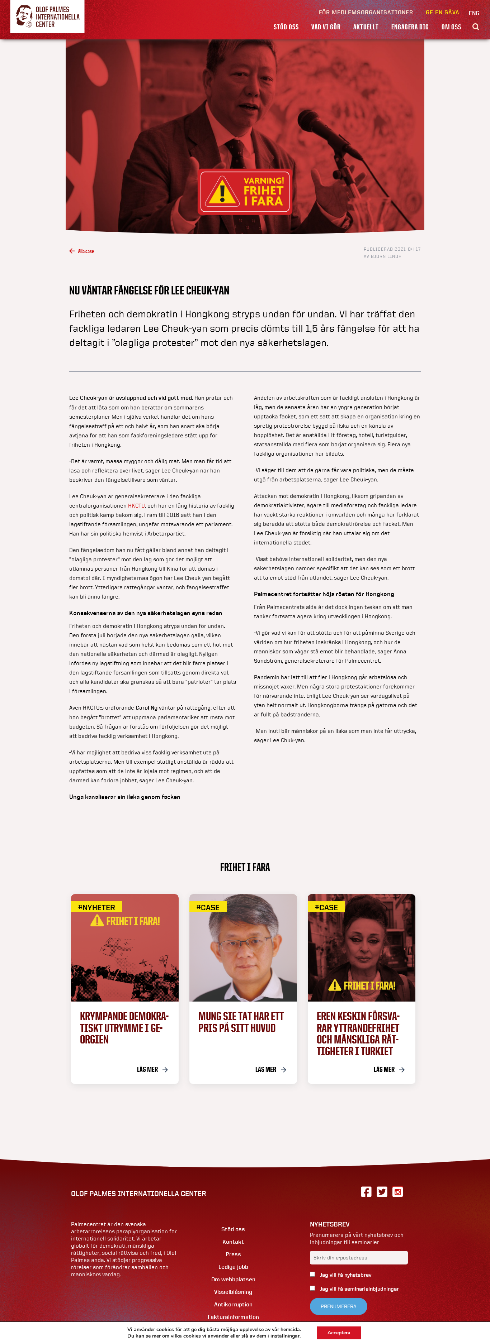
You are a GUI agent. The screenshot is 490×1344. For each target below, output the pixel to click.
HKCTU (136, 505)
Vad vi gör (326, 27)
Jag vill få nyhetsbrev (345, 1275)
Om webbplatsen (233, 1279)
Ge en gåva (443, 12)
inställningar (285, 1336)
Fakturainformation (233, 1317)
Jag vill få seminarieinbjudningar (359, 1289)
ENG (474, 13)
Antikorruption (233, 1304)
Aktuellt (366, 27)
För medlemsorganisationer (366, 12)
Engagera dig (410, 27)
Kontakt (233, 1241)
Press (233, 1254)
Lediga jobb (233, 1266)
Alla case (86, 251)
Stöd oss (286, 27)
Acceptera (339, 1332)
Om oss (451, 27)
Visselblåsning (233, 1291)
